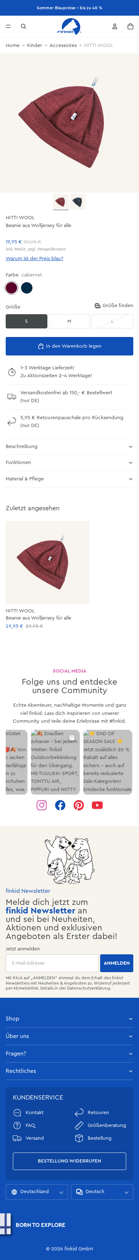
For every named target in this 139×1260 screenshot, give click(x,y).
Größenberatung (107, 1125)
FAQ (30, 1125)
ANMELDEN (117, 963)
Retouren (98, 1112)
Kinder (34, 45)
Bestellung (100, 1138)
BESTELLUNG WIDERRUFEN (69, 1161)
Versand (35, 1138)
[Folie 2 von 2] (78, 202)
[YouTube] (97, 805)
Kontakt (34, 1112)
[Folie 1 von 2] (61, 202)
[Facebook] (60, 805)
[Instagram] (41, 805)
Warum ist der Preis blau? (34, 258)
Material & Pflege (25, 478)
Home (13, 45)
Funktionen (18, 462)
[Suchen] (23, 26)
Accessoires (63, 45)
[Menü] (8, 26)
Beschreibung (21, 446)
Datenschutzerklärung (88, 988)
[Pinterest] (78, 805)
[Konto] (115, 26)
